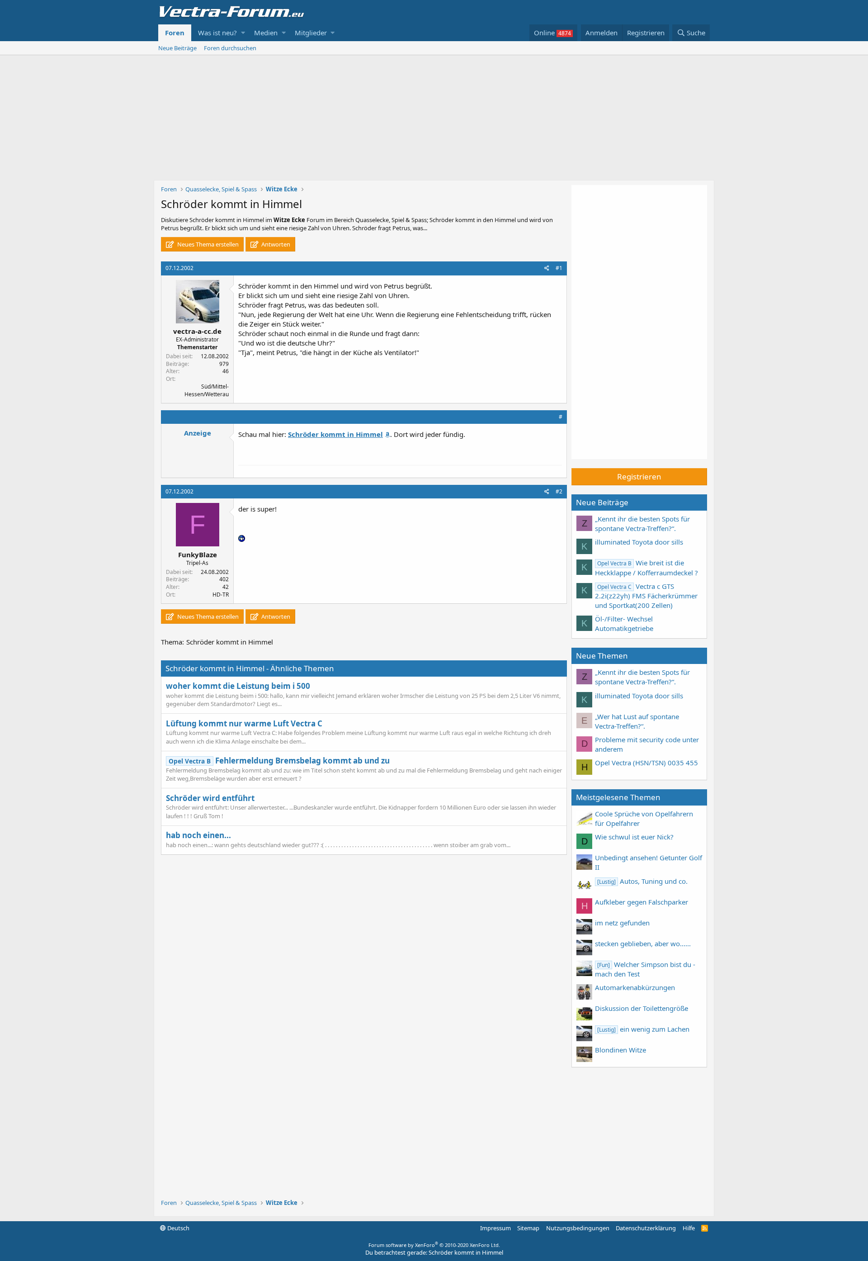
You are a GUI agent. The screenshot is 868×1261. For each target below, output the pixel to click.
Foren (174, 32)
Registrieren (639, 476)
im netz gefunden (622, 922)
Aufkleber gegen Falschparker (641, 901)
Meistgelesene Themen (618, 797)
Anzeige (197, 432)
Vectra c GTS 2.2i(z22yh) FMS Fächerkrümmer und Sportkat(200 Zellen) (646, 596)
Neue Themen (602, 655)
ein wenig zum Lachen (643, 1028)
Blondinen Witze (620, 1049)
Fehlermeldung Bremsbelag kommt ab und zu (279, 760)
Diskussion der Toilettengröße (641, 1008)
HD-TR (220, 594)
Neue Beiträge (177, 48)
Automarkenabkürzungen (635, 987)
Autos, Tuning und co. (642, 881)
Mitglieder (311, 32)
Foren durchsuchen (230, 48)
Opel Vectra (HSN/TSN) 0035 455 (646, 762)
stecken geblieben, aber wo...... (643, 943)
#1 (559, 268)
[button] (243, 32)
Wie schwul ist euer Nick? (634, 836)
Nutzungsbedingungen (577, 1228)
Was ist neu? (217, 32)
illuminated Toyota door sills (639, 541)
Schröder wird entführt (210, 798)
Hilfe (689, 1228)
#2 (559, 491)
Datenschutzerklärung (646, 1228)
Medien (266, 32)
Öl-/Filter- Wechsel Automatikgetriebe (624, 623)
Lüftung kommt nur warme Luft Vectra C (244, 723)
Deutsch (177, 1228)
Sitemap (528, 1228)
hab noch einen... (198, 835)
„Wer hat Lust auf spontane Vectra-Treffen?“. (637, 721)
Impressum (495, 1228)
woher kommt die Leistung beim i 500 (238, 686)
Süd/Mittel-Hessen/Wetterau (206, 390)
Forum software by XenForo (434, 1245)
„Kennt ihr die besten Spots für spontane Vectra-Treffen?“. (642, 523)
